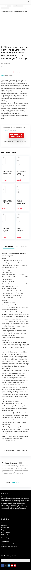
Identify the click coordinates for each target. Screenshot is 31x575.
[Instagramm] (9, 565)
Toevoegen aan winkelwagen (16, 135)
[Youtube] (12, 565)
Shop (9, 6)
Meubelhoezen (18, 6)
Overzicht (4, 525)
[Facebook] (2, 565)
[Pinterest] (15, 565)
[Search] (28, 2)
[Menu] (2, 2)
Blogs (2, 530)
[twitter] (5, 565)
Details (2, 75)
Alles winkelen (5, 527)
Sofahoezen (5, 8)
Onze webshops (5, 532)
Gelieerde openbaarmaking (9, 546)
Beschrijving (8, 246)
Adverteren (4, 534)
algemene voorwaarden (8, 544)
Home (3, 6)
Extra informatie (21, 246)
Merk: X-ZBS (15, 482)
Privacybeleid (5, 541)
